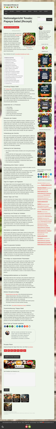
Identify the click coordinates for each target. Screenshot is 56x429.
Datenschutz (15, 422)
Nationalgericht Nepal (44, 211)
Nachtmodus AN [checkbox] (2, 426)
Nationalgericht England (45, 189)
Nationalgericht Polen (46, 218)
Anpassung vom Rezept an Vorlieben (12, 71)
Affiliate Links (27, 422)
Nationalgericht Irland (41, 199)
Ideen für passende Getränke (11, 74)
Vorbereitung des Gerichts (10, 63)
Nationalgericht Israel (48, 199)
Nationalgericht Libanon (42, 207)
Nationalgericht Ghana (40, 195)
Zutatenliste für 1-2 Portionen (10, 60)
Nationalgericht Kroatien (43, 206)
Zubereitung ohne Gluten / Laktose (12, 66)
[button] (5, 326)
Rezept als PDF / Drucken (12, 356)
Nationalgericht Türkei (40, 234)
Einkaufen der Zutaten (9, 62)
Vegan (34, 413)
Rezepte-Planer (9, 83)
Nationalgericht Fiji (42, 191)
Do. (15, 350)
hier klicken (30, 346)
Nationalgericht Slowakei (42, 225)
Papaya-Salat (18, 35)
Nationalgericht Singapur (42, 224)
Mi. (11, 350)
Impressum (19, 422)
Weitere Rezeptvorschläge (11, 78)
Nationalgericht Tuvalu (42, 232)
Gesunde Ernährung (15, 413)
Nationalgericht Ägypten (44, 242)
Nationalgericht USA (46, 238)
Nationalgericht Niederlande (43, 213)
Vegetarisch (6, 414)
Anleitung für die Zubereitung (10, 65)
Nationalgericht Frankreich (44, 193)
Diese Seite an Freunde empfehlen (12, 81)
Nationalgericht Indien (40, 198)
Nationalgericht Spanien (43, 227)
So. (24, 350)
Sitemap (23, 422)
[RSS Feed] (46, 48)
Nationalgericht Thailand (44, 230)
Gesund (9, 413)
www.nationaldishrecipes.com (49, 422)
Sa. (21, 350)
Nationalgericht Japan (45, 204)
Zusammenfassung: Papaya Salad (12, 80)
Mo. (5, 350)
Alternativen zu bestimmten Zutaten (12, 72)
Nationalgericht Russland (46, 221)
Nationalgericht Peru (41, 216)
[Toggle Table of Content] (21, 58)
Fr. (18, 350)
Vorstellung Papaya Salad (10, 59)
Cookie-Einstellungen (33, 422)
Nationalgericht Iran (45, 198)
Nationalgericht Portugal (42, 219)
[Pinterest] (43, 48)
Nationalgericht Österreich (44, 244)
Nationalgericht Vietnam (43, 240)
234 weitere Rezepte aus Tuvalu (22, 54)
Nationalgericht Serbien (47, 222)
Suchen (38, 17)
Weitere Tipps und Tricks (10, 69)
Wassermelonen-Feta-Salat (12, 294)
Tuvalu (31, 413)
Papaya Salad (22, 413)
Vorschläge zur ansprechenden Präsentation (14, 75)
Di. (8, 350)
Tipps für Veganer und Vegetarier (11, 68)
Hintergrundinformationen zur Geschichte (14, 77)
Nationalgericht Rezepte (11, 6)
